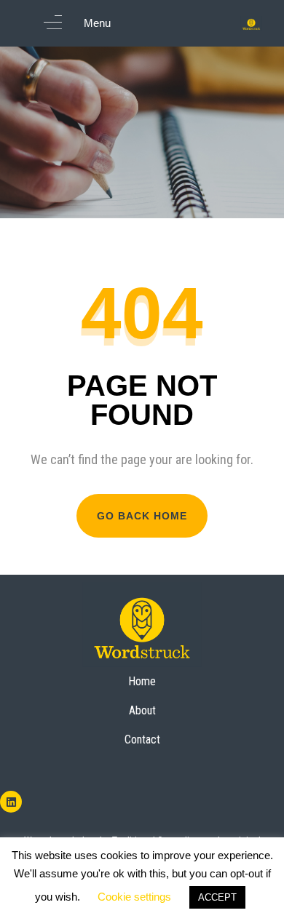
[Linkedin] (11, 802)
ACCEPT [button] (217, 897)
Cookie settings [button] (134, 896)
